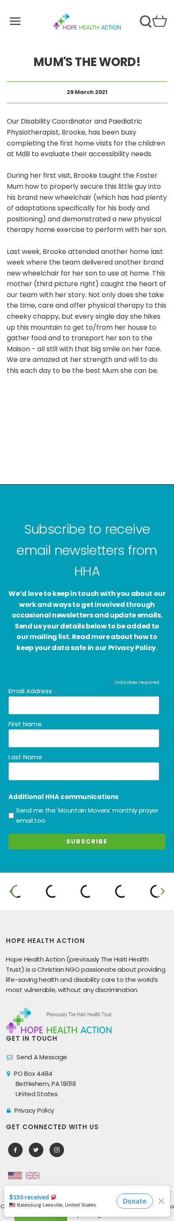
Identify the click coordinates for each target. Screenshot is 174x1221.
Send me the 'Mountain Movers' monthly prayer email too (87, 815)
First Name (25, 723)
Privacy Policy (34, 1110)
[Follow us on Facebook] (15, 1150)
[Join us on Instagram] (56, 1150)
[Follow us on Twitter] (36, 1150)
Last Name (25, 756)
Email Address (32, 691)
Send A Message (41, 1057)
